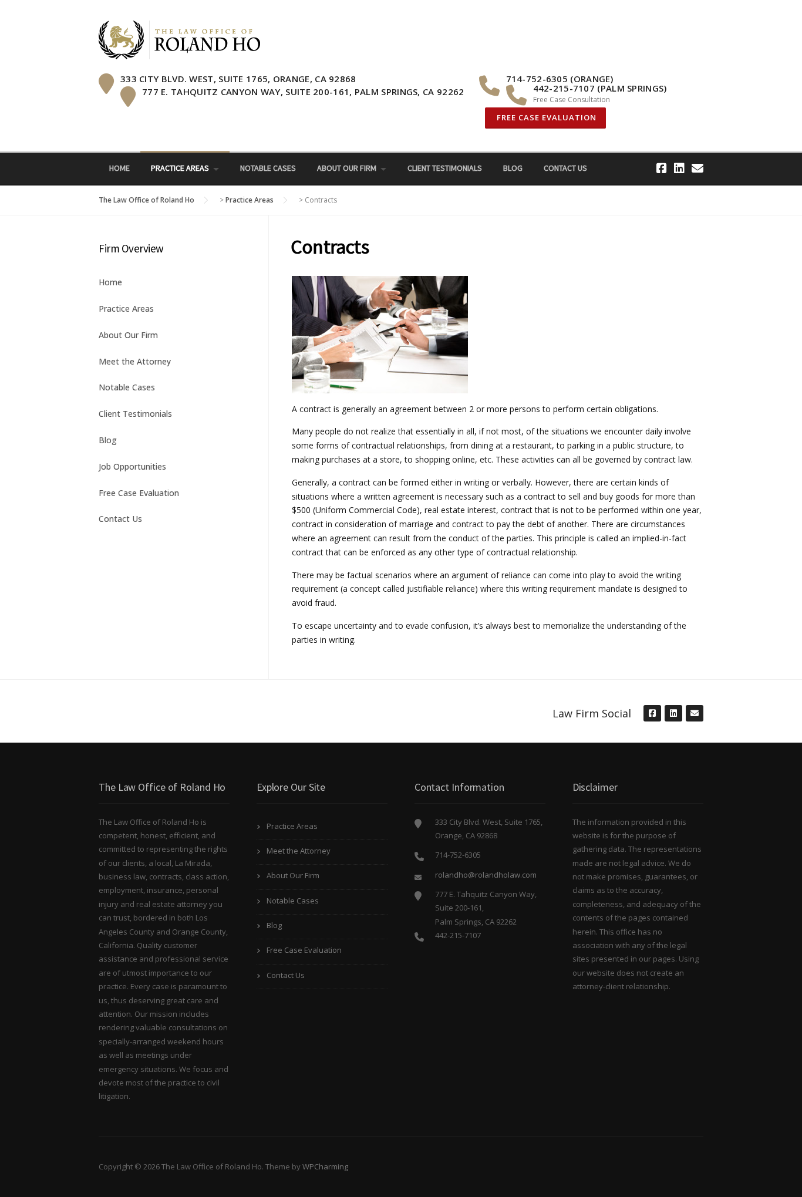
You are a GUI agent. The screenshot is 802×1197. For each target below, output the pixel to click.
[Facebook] (661, 168)
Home (119, 168)
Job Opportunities (132, 466)
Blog (513, 168)
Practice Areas (180, 168)
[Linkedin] (679, 168)
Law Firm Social (591, 713)
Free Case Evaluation (545, 117)
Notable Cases (268, 168)
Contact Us (565, 168)
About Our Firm (346, 168)
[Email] (697, 168)
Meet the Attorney (135, 361)
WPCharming (325, 1166)
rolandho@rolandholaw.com (486, 874)
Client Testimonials (444, 168)
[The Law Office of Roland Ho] (179, 39)
